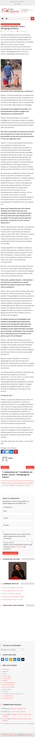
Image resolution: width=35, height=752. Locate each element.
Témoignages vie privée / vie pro (10, 24)
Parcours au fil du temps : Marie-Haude (13, 587)
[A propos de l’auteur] (17, 571)
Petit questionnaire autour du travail (6, 467)
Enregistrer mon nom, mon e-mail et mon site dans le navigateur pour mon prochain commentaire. (17, 536)
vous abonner (19, 547)
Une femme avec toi (8, 698)
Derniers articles (11, 583)
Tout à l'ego (6, 691)
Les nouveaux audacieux (9, 682)
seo (4, 723)
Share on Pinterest (16, 452)
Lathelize (5, 680)
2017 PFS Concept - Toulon (10, 735)
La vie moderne (7, 678)
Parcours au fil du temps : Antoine (16, 711)
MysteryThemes (28, 735)
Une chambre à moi (8, 696)
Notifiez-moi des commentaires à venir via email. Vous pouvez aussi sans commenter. (17, 547)
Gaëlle (13, 31)
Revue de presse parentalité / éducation (13, 596)
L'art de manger (7, 676)
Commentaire (7, 507)
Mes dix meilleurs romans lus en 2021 (13, 599)
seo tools (5, 719)
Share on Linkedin (11, 452)
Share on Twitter (7, 452)
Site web (6, 525)
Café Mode (5, 671)
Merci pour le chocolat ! (9, 687)
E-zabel (5, 674)
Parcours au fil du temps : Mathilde (12, 593)
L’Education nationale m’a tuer (18, 708)
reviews (5, 714)
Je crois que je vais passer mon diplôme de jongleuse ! (30, 467)
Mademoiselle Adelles (8, 685)
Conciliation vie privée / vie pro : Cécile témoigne (17, 715)
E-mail (5, 518)
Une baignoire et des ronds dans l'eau (13, 694)
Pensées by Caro (7, 689)
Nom (5, 511)
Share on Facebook (3, 452)
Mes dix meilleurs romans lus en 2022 (13, 590)
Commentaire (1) (23, 31)
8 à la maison (6, 669)
